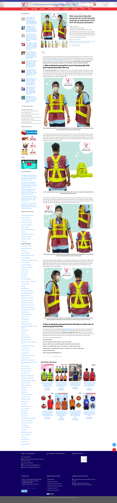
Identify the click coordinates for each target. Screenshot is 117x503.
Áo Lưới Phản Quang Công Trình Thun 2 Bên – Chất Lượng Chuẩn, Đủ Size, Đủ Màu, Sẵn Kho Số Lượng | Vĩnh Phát (61, 384)
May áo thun (24, 250)
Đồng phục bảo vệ (25, 217)
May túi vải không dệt (26, 406)
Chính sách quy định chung (87, 0)
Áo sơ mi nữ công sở (26, 434)
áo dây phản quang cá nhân (88, 41)
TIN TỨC (83, 9)
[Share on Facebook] (70, 45)
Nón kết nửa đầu (25, 283)
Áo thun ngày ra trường (26, 222)
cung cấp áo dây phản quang (84, 42)
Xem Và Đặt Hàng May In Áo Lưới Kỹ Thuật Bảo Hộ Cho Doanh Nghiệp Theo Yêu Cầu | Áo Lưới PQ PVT (75, 384)
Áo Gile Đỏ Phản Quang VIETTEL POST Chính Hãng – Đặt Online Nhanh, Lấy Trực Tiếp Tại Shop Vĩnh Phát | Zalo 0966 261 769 (47, 413)
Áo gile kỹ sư (24, 241)
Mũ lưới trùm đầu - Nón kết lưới (28, 281)
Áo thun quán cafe (25, 262)
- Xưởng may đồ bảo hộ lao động (54, 486)
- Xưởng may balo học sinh (53, 490)
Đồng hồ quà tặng (25, 444)
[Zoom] (42, 38)
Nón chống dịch (25, 288)
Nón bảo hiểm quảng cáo (27, 290)
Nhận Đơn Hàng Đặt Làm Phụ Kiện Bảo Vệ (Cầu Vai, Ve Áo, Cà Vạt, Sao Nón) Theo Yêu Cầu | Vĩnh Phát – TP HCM (29, 199)
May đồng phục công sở (27, 432)
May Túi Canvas (25, 401)
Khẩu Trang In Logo (25, 337)
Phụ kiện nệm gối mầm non (27, 215)
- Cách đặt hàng (50, 479)
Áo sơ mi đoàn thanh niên (27, 420)
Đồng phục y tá (24, 321)
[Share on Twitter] (72, 45)
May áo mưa (24, 437)
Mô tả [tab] (43, 52)
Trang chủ (71, 14)
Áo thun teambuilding (26, 264)
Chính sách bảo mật (76, 0)
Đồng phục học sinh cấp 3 (27, 302)
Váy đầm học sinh (25, 312)
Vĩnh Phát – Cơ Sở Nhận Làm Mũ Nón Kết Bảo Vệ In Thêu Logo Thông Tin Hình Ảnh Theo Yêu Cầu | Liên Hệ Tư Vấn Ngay (29, 206)
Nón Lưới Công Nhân (26, 279)
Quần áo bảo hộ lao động (27, 234)
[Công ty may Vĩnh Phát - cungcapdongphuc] (26, 4)
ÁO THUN (66, 9)
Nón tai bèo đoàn (25, 427)
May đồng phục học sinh (27, 293)
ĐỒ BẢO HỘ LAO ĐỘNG (54, 9)
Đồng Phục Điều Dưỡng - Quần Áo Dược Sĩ (29, 327)
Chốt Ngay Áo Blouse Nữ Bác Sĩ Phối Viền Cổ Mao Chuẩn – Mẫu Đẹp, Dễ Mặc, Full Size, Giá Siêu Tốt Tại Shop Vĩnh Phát (28, 178)
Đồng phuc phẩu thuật (26, 323)
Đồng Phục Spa (24, 330)
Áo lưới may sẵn (25, 352)
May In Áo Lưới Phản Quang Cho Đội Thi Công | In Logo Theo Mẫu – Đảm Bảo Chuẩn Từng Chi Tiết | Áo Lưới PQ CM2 (47, 384)
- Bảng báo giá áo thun (52, 481)
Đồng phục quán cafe (26, 385)
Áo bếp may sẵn (25, 357)
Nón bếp (23, 286)
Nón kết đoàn (24, 425)
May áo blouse (24, 316)
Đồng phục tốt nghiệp (26, 224)
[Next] (65, 26)
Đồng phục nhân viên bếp (27, 378)
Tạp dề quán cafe (25, 397)
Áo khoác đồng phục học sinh (28, 309)
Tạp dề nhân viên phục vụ (27, 394)
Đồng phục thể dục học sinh (27, 305)
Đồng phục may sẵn (26, 339)
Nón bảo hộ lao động (26, 246)
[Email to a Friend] (75, 45)
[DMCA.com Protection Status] (50, 494)
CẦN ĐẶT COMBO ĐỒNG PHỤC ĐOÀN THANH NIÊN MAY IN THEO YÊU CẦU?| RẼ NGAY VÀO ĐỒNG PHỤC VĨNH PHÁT (28, 192)
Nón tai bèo (24, 276)
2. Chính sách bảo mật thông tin (28, 488)
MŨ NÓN (42, 9)
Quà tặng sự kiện (25, 439)
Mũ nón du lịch (24, 272)
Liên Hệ (94, 0)
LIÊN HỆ (90, 9)
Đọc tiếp (47, 389)
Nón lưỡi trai (24, 274)
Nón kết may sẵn (25, 366)
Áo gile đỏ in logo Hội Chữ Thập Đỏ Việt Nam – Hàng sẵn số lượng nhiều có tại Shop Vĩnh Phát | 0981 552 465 (89, 384)
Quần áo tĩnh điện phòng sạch (28, 229)
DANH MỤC (25, 9)
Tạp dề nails (24, 392)
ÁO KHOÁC (75, 9)
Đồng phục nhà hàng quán (27, 375)
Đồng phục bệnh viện (26, 314)
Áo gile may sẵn (25, 350)
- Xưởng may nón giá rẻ (52, 488)
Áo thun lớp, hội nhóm (26, 220)
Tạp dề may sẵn (25, 373)
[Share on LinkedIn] (79, 45)
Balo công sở (24, 411)
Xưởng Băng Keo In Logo (73, 497)
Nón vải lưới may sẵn (26, 371)
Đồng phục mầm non (26, 295)
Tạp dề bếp (24, 389)
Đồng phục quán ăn (25, 382)
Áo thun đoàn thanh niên (27, 422)
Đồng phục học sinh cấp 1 (27, 297)
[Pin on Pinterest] (77, 45)
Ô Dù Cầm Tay (24, 441)
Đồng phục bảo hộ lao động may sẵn (29, 342)
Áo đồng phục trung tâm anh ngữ (29, 260)
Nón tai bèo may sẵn (26, 368)
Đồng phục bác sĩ (25, 319)
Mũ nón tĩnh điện (25, 227)
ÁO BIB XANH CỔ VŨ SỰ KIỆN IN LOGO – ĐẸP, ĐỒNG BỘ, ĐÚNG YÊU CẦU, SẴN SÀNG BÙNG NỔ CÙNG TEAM (89, 413)
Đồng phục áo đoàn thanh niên (28, 418)
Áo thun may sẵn (25, 348)
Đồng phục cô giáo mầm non (28, 307)
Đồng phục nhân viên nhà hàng (28, 380)
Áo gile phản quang (25, 243)
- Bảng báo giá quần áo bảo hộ (54, 483)
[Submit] (95, 5)
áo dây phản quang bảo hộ (78, 41)
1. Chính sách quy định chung (28, 486)
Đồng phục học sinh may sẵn (28, 360)
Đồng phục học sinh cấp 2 (27, 300)
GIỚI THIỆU (34, 9)
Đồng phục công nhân (26, 236)
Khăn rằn (23, 232)
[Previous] (43, 26)
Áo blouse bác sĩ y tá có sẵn (27, 355)
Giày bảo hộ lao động (26, 248)
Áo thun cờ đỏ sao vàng (26, 267)
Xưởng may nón (25, 269)
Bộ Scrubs (23, 332)
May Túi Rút (24, 404)
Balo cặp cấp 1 (24, 415)
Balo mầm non (24, 413)
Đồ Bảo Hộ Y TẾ (25, 334)
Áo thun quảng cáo (25, 257)
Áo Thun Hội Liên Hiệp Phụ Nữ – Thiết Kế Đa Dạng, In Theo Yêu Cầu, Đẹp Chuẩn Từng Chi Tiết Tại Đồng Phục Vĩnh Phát (29, 185)
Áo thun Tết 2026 (25, 253)
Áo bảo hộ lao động (26, 239)
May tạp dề (24, 387)
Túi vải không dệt (25, 408)
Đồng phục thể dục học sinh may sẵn (29, 363)
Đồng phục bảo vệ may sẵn (27, 345)
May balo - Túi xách (25, 399)
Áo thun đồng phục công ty (27, 255)
